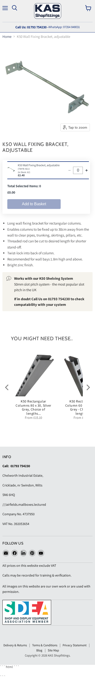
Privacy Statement (74, 645)
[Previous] (7, 387)
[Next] (88, 387)
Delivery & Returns (15, 645)
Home (6, 36)
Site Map (53, 650)
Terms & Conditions (44, 645)
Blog (39, 650)
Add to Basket (34, 204)
